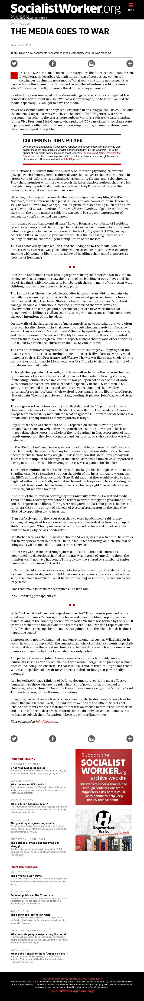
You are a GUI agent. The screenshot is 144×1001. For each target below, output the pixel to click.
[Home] (66, 9)
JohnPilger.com (72, 159)
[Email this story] (91, 66)
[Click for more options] (129, 66)
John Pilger (20, 23)
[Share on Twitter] (14, 66)
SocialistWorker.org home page (72, 990)
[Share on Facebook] (52, 66)
